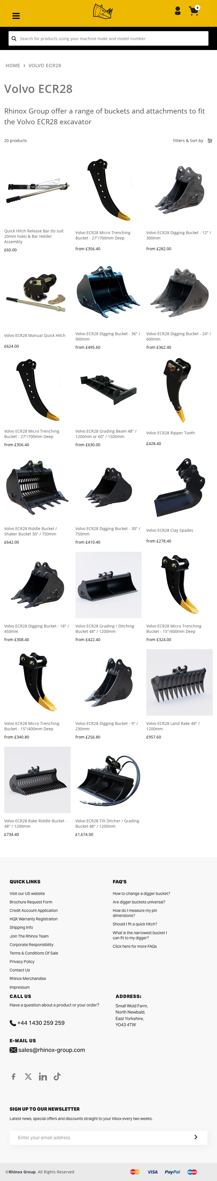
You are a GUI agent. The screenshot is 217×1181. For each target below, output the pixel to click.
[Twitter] (28, 1076)
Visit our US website (27, 893)
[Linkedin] (43, 1076)
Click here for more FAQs (135, 946)
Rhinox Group (22, 1172)
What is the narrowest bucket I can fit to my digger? (140, 935)
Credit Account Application (34, 910)
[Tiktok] (57, 1076)
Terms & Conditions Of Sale (34, 953)
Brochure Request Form (31, 902)
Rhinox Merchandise (28, 978)
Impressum (20, 987)
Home (13, 66)
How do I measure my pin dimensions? (135, 913)
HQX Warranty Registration (34, 918)
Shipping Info (21, 927)
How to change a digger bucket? (141, 893)
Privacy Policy (22, 961)
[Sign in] (178, 11)
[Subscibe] (189, 1138)
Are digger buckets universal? (139, 902)
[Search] (14, 38)
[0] (194, 15)
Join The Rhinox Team (29, 936)
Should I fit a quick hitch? (135, 924)
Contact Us (20, 970)
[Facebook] (14, 1076)
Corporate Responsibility (31, 944)
